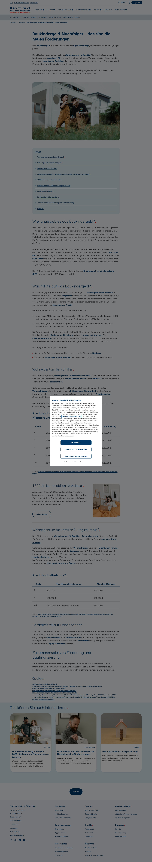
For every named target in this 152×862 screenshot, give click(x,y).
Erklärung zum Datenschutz (71, 416)
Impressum (84, 462)
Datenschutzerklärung (71, 462)
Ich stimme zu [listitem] (76, 442)
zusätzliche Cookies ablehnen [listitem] (76, 449)
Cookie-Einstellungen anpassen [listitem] (76, 456)
